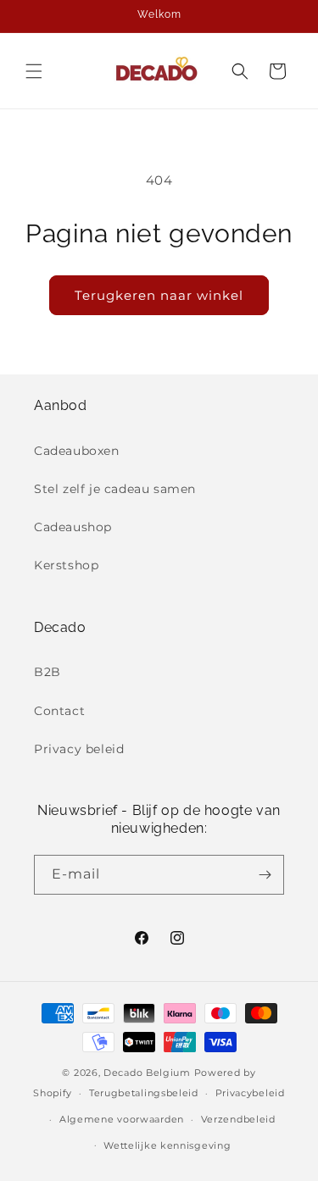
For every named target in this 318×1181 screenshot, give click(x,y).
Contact (59, 710)
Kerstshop (66, 565)
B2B (47, 671)
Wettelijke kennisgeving (167, 1145)
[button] (34, 71)
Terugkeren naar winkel (159, 295)
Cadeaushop (73, 527)
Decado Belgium (147, 1072)
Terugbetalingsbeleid (143, 1093)
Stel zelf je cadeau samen (115, 488)
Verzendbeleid (238, 1119)
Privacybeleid (250, 1093)
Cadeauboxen (77, 450)
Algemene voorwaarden (121, 1119)
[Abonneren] (264, 875)
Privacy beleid (79, 749)
